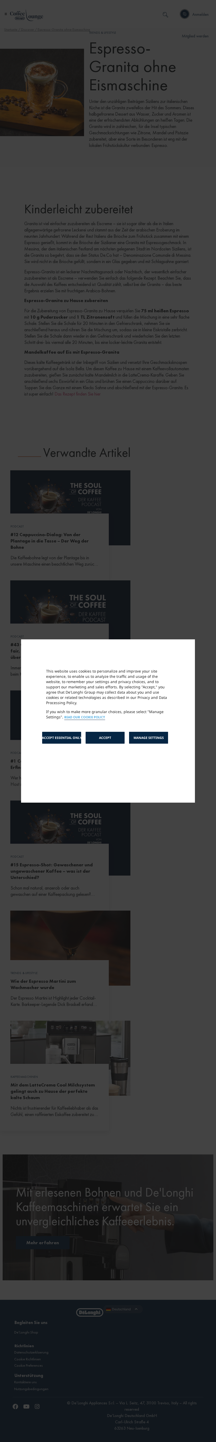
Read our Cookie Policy (84, 717)
